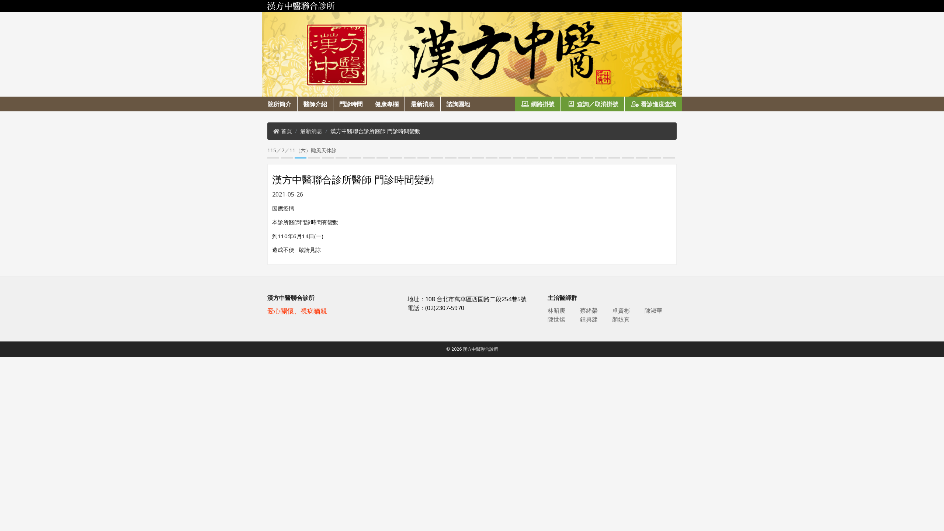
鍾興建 (589, 319)
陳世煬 (556, 319)
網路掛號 (543, 104)
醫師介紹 (315, 104)
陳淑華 (653, 310)
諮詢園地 (458, 104)
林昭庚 (556, 310)
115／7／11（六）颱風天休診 (297, 150)
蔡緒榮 (589, 310)
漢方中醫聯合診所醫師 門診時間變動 (375, 131)
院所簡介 (279, 104)
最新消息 (422, 104)
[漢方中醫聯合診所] (472, 6)
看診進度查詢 (658, 104)
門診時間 (351, 104)
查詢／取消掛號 (597, 104)
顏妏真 (621, 319)
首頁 (286, 131)
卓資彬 (621, 310)
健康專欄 (387, 104)
